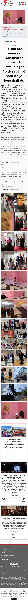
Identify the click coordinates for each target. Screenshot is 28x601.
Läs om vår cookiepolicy (19, 596)
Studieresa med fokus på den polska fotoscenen (14, 476)
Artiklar (12, 452)
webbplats (15, 189)
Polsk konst (20, 41)
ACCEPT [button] (14, 598)
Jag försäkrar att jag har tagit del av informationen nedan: (14, 573)
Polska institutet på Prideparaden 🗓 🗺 (14, 440)
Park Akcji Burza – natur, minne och (14, 519)
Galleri (15, 41)
